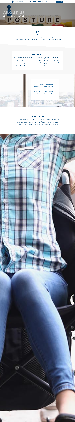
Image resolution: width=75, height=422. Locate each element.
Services (34, 1)
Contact (50, 1)
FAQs (46, 1)
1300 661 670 (60, 1)
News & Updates (41, 1)
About (30, 1)
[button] (54, 2)
